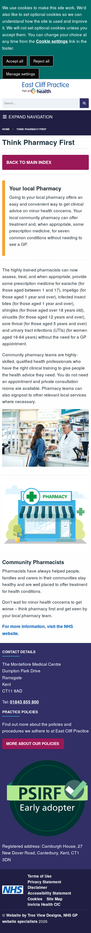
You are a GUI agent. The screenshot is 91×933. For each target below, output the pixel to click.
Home (5, 129)
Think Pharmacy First (31, 129)
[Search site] (84, 103)
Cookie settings (52, 41)
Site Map (54, 898)
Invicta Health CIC (44, 904)
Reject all (41, 61)
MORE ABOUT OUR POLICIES (33, 743)
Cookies (35, 898)
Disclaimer (37, 887)
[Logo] (45, 87)
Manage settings (20, 73)
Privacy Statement (44, 881)
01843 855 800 (24, 702)
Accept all (14, 61)
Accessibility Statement (49, 893)
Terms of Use (40, 876)
